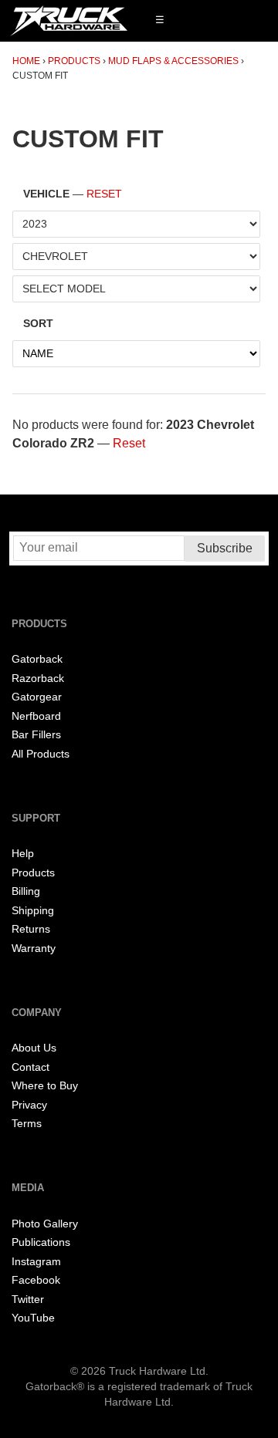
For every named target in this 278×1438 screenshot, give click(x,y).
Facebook (36, 1280)
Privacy (29, 1105)
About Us (34, 1048)
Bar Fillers (36, 735)
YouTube (33, 1318)
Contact (30, 1067)
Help (23, 853)
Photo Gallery (45, 1224)
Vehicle (72, 194)
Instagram (36, 1262)
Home (26, 61)
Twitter (28, 1299)
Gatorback (37, 659)
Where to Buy (45, 1086)
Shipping (33, 910)
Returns (31, 929)
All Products (41, 754)
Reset (104, 194)
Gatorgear (37, 697)
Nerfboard (36, 716)
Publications (41, 1242)
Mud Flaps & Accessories (173, 61)
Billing (26, 891)
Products (74, 61)
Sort (38, 323)
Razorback (38, 678)
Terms (27, 1123)
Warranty (34, 948)
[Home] (68, 21)
